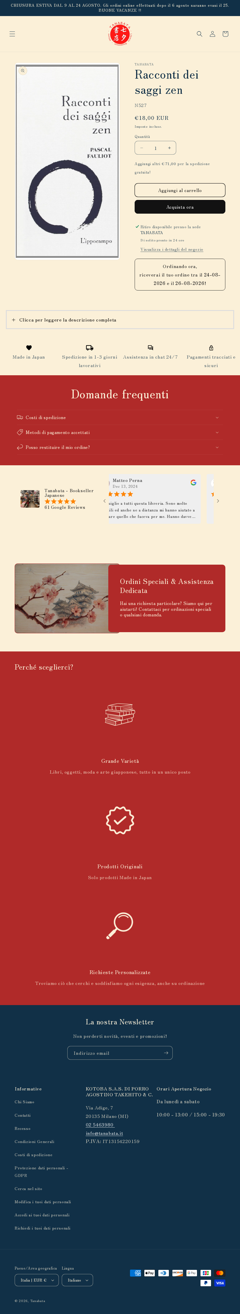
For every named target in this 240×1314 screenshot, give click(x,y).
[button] (12, 33)
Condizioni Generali (34, 1141)
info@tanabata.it (104, 1132)
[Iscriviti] (166, 1053)
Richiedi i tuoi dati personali (43, 1228)
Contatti (23, 1115)
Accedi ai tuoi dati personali (42, 1215)
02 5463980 (100, 1124)
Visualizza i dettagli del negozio (171, 249)
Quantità (142, 136)
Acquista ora (180, 207)
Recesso (22, 1128)
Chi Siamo (24, 1101)
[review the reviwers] (177, 484)
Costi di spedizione (33, 1154)
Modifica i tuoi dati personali (43, 1201)
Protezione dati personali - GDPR (41, 1171)
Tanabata (37, 1300)
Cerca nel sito (28, 1188)
